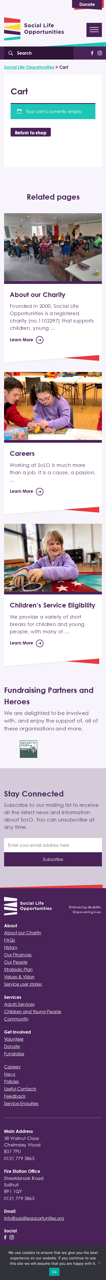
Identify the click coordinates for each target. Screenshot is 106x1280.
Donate (87, 4)
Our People (15, 962)
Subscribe (53, 859)
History (10, 947)
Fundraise (14, 1053)
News (9, 1074)
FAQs (9, 940)
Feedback (15, 1096)
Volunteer (14, 1039)
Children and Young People (32, 1011)
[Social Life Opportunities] (28, 907)
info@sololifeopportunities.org (34, 1218)
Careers (12, 1067)
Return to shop (30, 132)
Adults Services (19, 1004)
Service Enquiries (21, 1103)
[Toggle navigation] (94, 30)
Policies (11, 1081)
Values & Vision (19, 977)
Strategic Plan (18, 969)
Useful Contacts (20, 1089)
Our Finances (18, 954)
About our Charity (22, 932)
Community (16, 1019)
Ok (54, 1272)
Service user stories (23, 984)
